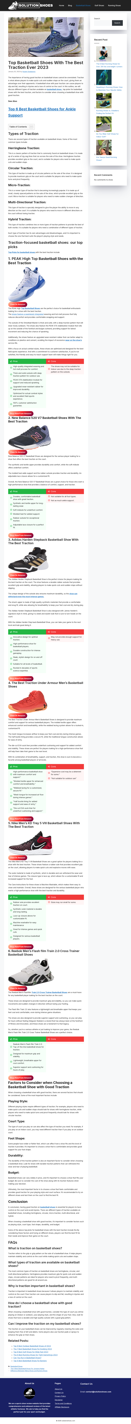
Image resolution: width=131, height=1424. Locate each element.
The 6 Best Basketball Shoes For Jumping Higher (27, 1368)
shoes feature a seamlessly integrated (27, 314)
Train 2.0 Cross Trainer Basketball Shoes (49, 992)
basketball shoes (47, 1207)
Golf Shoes (99, 6)
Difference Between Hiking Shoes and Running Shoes (29, 1371)
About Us (58, 1389)
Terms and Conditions (63, 1403)
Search (97, 19)
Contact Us (59, 1393)
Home (61, 6)
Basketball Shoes (83, 6)
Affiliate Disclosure (62, 1407)
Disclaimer (59, 1400)
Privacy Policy (60, 1396)
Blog (70, 6)
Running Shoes (114, 6)
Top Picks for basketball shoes (22, 252)
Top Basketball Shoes (30, 308)
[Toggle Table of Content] (30, 127)
